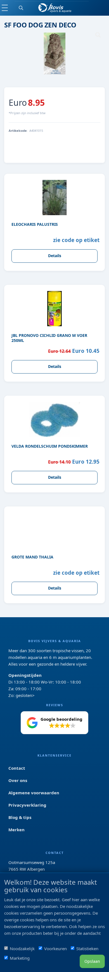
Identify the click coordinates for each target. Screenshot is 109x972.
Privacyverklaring (27, 805)
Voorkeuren (55, 948)
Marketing (20, 958)
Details (54, 255)
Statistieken (87, 948)
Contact (16, 768)
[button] (54, 722)
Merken (16, 829)
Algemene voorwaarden (33, 792)
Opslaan (92, 961)
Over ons (17, 780)
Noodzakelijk (22, 948)
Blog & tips (19, 817)
